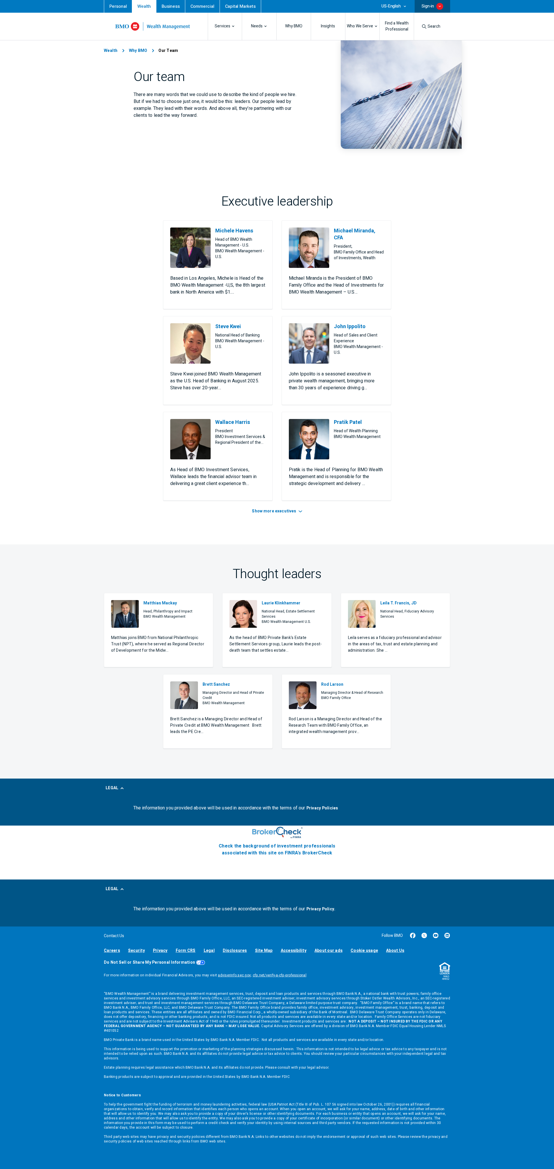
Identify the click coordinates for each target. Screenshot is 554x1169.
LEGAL (112, 788)
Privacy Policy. (321, 909)
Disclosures (235, 951)
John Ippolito (350, 326)
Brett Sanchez (216, 684)
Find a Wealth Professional (397, 26)
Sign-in (428, 6)
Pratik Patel (348, 422)
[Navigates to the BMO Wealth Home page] (152, 26)
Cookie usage (364, 951)
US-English (390, 6)
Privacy (160, 951)
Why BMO (293, 26)
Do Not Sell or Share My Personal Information (149, 962)
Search (434, 26)
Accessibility (293, 951)
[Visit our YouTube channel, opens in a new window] (436, 935)
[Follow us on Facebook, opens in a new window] (412, 935)
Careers (112, 951)
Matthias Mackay (160, 603)
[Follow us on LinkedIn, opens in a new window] (447, 935)
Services (222, 26)
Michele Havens (234, 231)
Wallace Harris (232, 422)
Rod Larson (332, 684)
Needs (257, 26)
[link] (118, 6)
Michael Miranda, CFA (354, 234)
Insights (328, 26)
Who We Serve (360, 26)
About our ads (328, 951)
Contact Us (114, 936)
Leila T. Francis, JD (398, 603)
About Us (395, 951)
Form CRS (186, 951)
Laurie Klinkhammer (281, 603)
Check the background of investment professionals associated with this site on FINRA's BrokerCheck (277, 849)
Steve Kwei (228, 326)
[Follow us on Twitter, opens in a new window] (424, 935)
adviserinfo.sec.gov (234, 975)
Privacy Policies (322, 808)
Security (136, 951)
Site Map (264, 951)
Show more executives (274, 511)
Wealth (111, 51)
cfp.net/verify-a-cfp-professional (279, 975)
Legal (209, 951)
